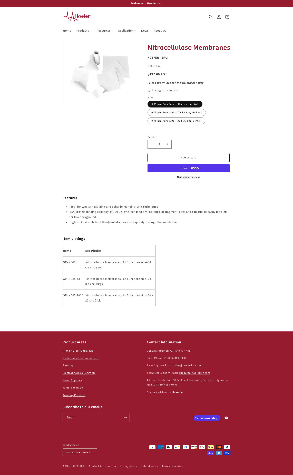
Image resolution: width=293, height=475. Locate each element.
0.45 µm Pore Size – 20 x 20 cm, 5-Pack (176, 120)
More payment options (188, 177)
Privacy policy (128, 466)
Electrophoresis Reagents (79, 372)
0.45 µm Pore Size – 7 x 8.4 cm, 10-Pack (176, 112)
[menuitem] (67, 31)
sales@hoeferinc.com (187, 365)
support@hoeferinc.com (194, 372)
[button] (211, 17)
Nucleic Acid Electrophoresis (81, 358)
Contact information (102, 466)
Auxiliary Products (74, 395)
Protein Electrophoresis (78, 350)
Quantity (152, 136)
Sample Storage (73, 387)
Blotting (68, 365)
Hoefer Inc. (78, 465)
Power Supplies (72, 380)
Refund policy (149, 466)
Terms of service (172, 466)
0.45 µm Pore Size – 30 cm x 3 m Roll (175, 104)
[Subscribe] (125, 417)
